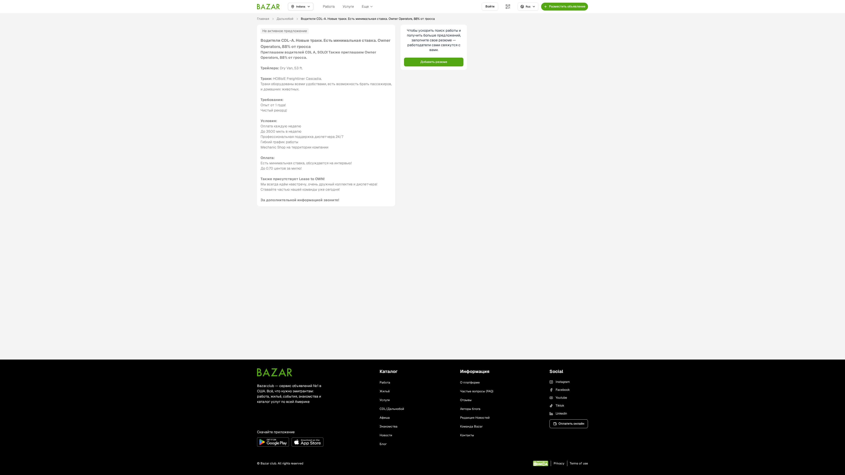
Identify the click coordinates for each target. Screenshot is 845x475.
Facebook (563, 390)
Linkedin (561, 413)
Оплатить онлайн (571, 424)
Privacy (559, 463)
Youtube (561, 398)
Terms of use (579, 463)
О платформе (470, 382)
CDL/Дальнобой (392, 409)
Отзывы (466, 400)
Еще (365, 6)
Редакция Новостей (475, 418)
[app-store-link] (307, 442)
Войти (489, 6)
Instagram (563, 382)
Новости (386, 435)
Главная (263, 19)
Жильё (385, 391)
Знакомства (388, 426)
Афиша (385, 418)
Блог (383, 444)
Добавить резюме (433, 62)
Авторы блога (470, 409)
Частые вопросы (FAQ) (476, 391)
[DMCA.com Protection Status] (540, 463)
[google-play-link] (273, 442)
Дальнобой (285, 19)
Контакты (467, 435)
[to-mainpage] (274, 372)
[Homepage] (268, 6)
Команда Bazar (471, 426)
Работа (329, 6)
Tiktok (560, 405)
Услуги (348, 6)
